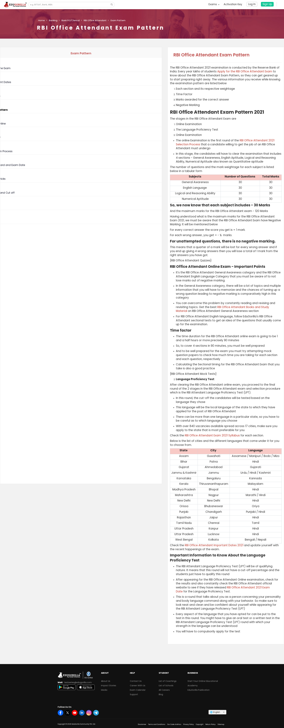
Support (134, 694)
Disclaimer (142, 724)
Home (41, 20)
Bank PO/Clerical (71, 20)
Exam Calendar (138, 689)
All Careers (164, 689)
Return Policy (210, 724)
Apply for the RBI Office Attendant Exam (244, 71)
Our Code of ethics (174, 724)
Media (104, 689)
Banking (53, 20)
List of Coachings (167, 681)
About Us (105, 681)
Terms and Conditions (156, 724)
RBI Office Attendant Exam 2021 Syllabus (212, 435)
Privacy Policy (188, 724)
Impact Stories (108, 685)
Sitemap (221, 724)
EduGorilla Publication (199, 689)
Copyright (199, 724)
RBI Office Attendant (95, 20)
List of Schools (166, 685)
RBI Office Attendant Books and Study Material (222, 309)
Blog (161, 694)
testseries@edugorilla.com (78, 682)
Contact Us (136, 681)
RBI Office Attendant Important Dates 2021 (214, 545)
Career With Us (137, 685)
